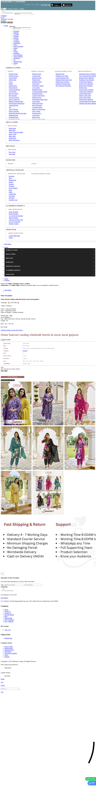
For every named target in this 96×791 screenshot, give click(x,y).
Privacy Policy (8, 646)
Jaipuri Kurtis (13, 86)
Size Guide (4, 371)
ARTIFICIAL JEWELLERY (16, 173)
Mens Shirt (12, 130)
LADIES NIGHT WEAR (15, 233)
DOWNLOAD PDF (8, 380)
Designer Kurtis (13, 76)
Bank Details (8, 618)
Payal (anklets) (13, 188)
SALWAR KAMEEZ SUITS (63, 71)
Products (7, 280)
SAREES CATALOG (37, 71)
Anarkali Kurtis (13, 105)
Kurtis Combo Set (14, 99)
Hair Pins (11, 198)
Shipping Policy (9, 650)
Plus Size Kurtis (13, 93)
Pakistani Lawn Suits (62, 76)
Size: (2, 367)
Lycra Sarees (36, 88)
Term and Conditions (10, 653)
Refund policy (8, 648)
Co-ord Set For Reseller (16, 216)
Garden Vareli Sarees (38, 95)
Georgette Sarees (37, 107)
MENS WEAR (12, 126)
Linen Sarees (36, 101)
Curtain (33, 163)
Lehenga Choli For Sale (16, 220)
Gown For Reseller (14, 222)
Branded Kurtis (13, 115)
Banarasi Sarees (37, 78)
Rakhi (10, 192)
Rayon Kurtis (13, 95)
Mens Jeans (12, 136)
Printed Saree (36, 80)
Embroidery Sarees (38, 86)
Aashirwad (16, 58)
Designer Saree (36, 74)
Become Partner (9, 615)
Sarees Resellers (13, 212)
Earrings (11, 184)
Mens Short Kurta (14, 140)
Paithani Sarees (36, 97)
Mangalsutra (12, 180)
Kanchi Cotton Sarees (38, 119)
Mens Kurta (12, 128)
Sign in (16, 9)
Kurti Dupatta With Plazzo (16, 103)
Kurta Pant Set (13, 88)
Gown (11, 82)
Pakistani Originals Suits (63, 84)
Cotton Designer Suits (62, 78)
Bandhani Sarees (37, 89)
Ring (10, 178)
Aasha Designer (18, 56)
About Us (7, 611)
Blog (5, 616)
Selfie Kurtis (12, 80)
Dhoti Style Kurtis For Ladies (17, 113)
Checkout (10, 22)
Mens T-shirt (12, 134)
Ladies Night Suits (14, 236)
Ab (14, 60)
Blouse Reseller (13, 218)
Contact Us (10, 9)
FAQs (6, 655)
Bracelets (11, 176)
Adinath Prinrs (17, 61)
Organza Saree (36, 113)
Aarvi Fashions (17, 55)
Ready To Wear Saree (38, 109)
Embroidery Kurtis (14, 119)
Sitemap (6, 657)
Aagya (15, 45)
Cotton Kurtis (13, 78)
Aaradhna (16, 53)
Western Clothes (13, 224)
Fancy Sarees (36, 111)
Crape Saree (35, 115)
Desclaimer (7, 651)
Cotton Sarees (36, 76)
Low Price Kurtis (14, 97)
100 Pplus (16, 31)
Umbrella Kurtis (13, 117)
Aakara (15, 48)
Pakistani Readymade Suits (64, 80)
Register (21, 9)
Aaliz (14, 50)
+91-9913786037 (7, 1)
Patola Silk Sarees (37, 103)
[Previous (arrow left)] (1, 574)
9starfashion (16, 43)
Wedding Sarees (37, 82)
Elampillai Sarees (37, 93)
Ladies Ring (12, 194)
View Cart (4, 22)
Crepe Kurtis (12, 91)
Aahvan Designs (18, 46)
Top (10, 107)
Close (11, 19)
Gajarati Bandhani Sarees (39, 91)
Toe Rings (12, 196)
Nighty (11, 238)
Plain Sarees (35, 84)
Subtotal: (3, 21)
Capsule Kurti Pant (14, 89)
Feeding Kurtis (13, 74)
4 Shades (16, 36)
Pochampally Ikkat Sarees (40, 99)
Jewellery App (13, 200)
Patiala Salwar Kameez (62, 82)
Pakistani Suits (60, 74)
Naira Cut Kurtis (14, 111)
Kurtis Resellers (13, 214)
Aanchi (15, 51)
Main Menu (7, 244)
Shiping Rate (8, 638)
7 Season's (16, 41)
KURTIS (10, 71)
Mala (10, 190)
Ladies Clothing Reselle (15, 209)
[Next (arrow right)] (3, 574)
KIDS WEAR (12, 149)
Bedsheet (10, 163)
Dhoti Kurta (12, 138)
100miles (16, 33)
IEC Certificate (8, 621)
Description (7, 290)
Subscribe (4, 587)
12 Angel (16, 34)
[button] (48, 788)
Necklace (11, 186)
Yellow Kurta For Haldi (16, 132)
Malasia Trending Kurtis (16, 101)
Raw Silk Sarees (37, 105)
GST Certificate (9, 620)
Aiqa (14, 65)
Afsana (15, 63)
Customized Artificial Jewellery (41, 173)
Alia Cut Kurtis (13, 109)
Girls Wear (12, 154)
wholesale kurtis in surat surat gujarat (12, 330)
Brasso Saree (36, 117)
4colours (15, 38)
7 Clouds (16, 39)
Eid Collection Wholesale (63, 86)
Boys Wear (12, 152)
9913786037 (4, 598)
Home (6, 25)
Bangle (11, 182)
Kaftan (11, 84)
